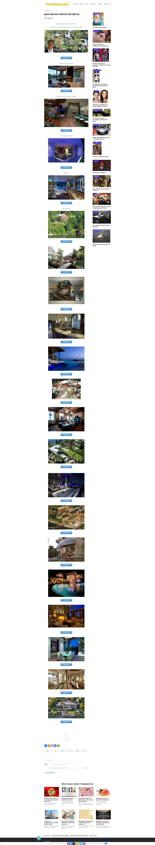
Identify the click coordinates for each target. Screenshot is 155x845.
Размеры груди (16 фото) (100, 27)
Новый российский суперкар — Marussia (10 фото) (101, 138)
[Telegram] (51, 745)
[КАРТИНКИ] (98, 25)
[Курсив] (51, 768)
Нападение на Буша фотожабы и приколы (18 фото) (100, 119)
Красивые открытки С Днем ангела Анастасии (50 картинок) (86, 800)
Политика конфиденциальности (79, 835)
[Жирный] (50, 768)
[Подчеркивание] (53, 768)
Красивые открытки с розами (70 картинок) (102, 799)
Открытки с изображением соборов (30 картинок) (51, 822)
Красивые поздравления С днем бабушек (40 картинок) (86, 822)
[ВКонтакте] (45, 745)
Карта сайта (93, 835)
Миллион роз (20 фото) (99, 172)
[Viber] (55, 745)
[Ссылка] (63, 768)
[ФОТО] (102, 204)
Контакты (47, 835)
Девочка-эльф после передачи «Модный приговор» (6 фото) (102, 65)
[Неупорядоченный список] (58, 768)
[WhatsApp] (58, 745)
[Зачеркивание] (55, 768)
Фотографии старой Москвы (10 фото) (101, 226)
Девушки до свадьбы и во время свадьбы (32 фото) (100, 105)
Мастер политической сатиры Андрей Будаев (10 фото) (102, 207)
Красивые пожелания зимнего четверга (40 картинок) (67, 822)
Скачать (66, 58)
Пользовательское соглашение (60, 835)
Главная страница (48, 10)
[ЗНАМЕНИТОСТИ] (96, 81)
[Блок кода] (61, 768)
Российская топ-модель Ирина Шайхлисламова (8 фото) (100, 85)
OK (106, 843)
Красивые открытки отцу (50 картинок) (67, 799)
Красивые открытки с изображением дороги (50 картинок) (102, 822)
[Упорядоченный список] (56, 768)
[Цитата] (60, 768)
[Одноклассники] (48, 745)
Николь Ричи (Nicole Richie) (101, 156)
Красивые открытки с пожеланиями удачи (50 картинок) (51, 800)
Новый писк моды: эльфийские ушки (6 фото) (100, 45)
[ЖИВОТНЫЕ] (102, 186)
